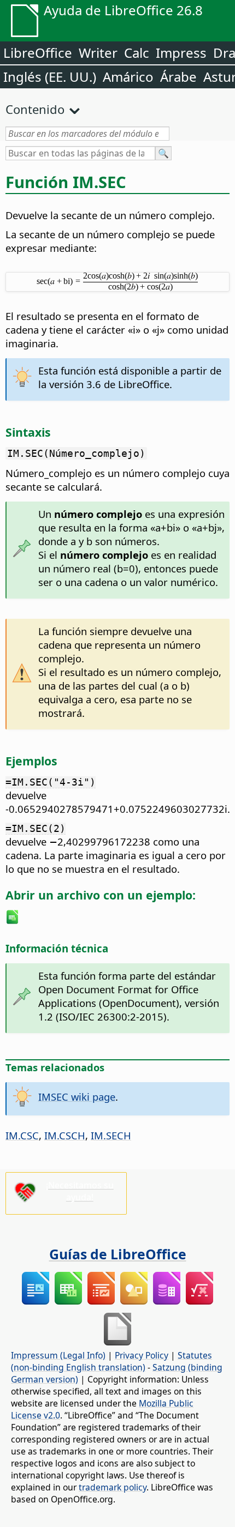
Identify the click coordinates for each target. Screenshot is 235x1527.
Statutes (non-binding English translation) (111, 1361)
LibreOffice (37, 53)
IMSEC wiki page (76, 1096)
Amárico (128, 77)
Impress (181, 53)
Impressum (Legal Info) (58, 1355)
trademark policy (112, 1487)
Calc (136, 53)
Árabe (178, 77)
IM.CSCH (64, 1135)
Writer (98, 53)
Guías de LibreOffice (117, 1254)
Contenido (34, 109)
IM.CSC (22, 1135)
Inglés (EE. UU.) (49, 77)
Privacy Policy (141, 1355)
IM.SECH (111, 1135)
